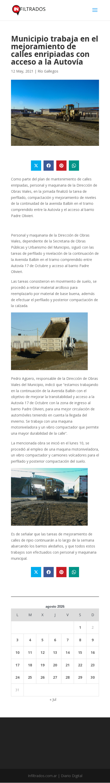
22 (80, 665)
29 (80, 677)
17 (17, 665)
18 (30, 665)
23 (93, 665)
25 (30, 677)
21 (67, 665)
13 (55, 652)
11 (30, 652)
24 (17, 677)
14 (67, 652)
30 (93, 677)
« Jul (53, 699)
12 (42, 652)
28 (67, 677)
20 (55, 665)
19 (42, 665)
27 (55, 677)
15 (80, 652)
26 (42, 677)
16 (93, 652)
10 (17, 652)
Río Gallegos (48, 71)
